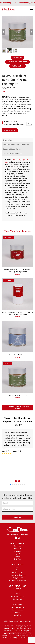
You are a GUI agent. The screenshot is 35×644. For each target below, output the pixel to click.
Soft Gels (17, 549)
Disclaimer (17, 615)
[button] (31, 9)
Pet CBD (17, 557)
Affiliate (17, 613)
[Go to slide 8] (24, 484)
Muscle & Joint (17, 66)
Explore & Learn (17, 610)
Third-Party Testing (17, 607)
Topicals (17, 554)
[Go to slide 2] (12, 484)
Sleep (17, 567)
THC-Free (17, 559)
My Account (17, 599)
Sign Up (17, 518)
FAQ (17, 591)
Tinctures (17, 551)
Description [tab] (7, 140)
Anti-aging (17, 58)
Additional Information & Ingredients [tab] (16, 145)
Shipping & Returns (17, 596)
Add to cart (9, 130)
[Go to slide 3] (14, 484)
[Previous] (16, 481)
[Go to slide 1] (10, 484)
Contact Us (17, 589)
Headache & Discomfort (17, 62)
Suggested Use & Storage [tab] (12, 149)
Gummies (17, 546)
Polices (17, 594)
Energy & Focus (17, 578)
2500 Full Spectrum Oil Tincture (15, 432)
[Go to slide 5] (18, 484)
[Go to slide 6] (20, 484)
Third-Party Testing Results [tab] (12, 154)
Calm (17, 570)
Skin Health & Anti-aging (17, 580)
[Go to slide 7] (22, 484)
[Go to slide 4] (16, 484)
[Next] (19, 481)
